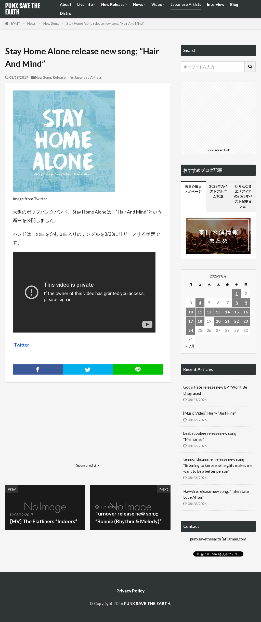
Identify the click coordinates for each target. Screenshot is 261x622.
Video (156, 4)
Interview (215, 4)
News (138, 4)
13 (218, 312)
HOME (15, 24)
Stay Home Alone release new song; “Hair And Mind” (105, 23)
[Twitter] (88, 369)
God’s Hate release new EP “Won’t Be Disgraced (215, 390)
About (65, 4)
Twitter (21, 345)
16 (245, 312)
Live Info (85, 4)
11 (200, 312)
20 (218, 321)
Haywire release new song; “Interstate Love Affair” (216, 494)
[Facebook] (38, 369)
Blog (234, 4)
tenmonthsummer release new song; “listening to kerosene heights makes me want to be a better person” (217, 465)
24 (190, 330)
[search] (250, 66)
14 (227, 312)
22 (236, 321)
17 (190, 321)
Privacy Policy (130, 590)
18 (200, 321)
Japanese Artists (186, 4)
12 (209, 312)
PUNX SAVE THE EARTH (22, 9)
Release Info (63, 77)
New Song (51, 23)
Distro (65, 13)
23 (245, 321)
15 (236, 312)
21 (227, 321)
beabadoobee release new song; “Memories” (210, 436)
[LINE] (138, 369)
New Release (113, 4)
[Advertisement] (45, 429)
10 (190, 312)
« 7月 (190, 346)
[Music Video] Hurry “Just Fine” (209, 413)
